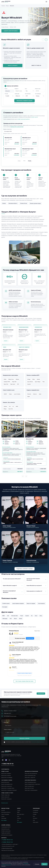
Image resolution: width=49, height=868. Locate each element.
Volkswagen (4, 618)
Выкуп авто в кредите (6, 773)
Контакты (35, 818)
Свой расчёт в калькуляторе (16, 126)
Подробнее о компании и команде (24, 568)
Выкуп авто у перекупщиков (31, 790)
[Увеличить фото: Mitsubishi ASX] (36, 429)
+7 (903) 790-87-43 (7, 763)
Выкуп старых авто (5, 795)
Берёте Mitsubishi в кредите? (10, 585)
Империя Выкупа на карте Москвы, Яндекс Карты (25, 675)
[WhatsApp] (9, 760)
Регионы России (23, 203)
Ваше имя (6, 722)
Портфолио (35, 812)
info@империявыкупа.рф (6, 848)
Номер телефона (7, 729)
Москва (4, 203)
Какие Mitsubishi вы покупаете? (34, 585)
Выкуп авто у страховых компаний (8, 790)
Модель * (17, 88)
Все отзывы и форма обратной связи (24, 681)
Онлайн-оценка (6, 603)
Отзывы (34, 814)
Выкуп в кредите (12, 65)
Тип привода (38, 93)
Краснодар (3, 818)
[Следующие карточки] (46, 39)
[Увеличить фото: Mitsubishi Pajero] (12, 429)
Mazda (20, 618)
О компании (35, 810)
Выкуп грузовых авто (29, 786)
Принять (44, 864)
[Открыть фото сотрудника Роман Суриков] (12, 545)
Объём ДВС (17, 93)
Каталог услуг (4, 802)
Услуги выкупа (41, 603)
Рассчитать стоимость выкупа (24, 100)
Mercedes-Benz (14, 615)
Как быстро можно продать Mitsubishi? (33, 579)
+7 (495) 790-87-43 (7, 839)
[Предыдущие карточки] (23, 476)
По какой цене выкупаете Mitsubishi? (12, 578)
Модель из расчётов (7, 129)
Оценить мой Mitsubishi (11, 30)
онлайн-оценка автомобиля (23, 119)
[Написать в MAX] (6, 760)
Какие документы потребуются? (34, 591)
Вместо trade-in (36, 65)
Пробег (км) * (38, 88)
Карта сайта (35, 822)
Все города (4, 820)
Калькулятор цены (5, 829)
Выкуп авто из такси (29, 788)
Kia (31, 615)
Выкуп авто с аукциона (6, 799)
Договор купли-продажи (6, 835)
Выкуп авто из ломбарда (6, 777)
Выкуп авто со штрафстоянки (7, 788)
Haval (36, 615)
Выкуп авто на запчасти (6, 786)
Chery (41, 615)
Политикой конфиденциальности (38, 741)
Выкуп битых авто (5, 782)
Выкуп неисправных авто (6, 784)
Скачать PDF (41, 693)
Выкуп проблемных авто (30, 775)
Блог (34, 816)
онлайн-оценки (34, 117)
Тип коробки (27, 93)
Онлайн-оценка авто (6, 831)
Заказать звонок (24, 738)
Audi (8, 615)
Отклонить (37, 864)
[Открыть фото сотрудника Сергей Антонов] (36, 545)
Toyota (21, 615)
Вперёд (29, 160)
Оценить (6, 340)
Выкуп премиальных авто (30, 782)
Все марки (4, 606)
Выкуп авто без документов (31, 773)
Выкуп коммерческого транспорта (32, 784)
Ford (11, 618)
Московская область (13, 203)
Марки (7, 5)
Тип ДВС (6, 93)
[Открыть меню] (46, 2)
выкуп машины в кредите (18, 603)
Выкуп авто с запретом (30, 777)
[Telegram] (2, 760)
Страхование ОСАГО (6, 827)
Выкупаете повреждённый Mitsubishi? (9, 591)
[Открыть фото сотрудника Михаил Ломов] (36, 510)
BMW (3, 615)
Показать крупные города (35, 203)
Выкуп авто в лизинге (6, 775)
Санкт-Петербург (5, 814)
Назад (19, 160)
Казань (2, 816)
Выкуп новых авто (5, 797)
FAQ (34, 820)
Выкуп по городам (31, 603)
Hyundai (27, 615)
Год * (26, 88)
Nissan (15, 618)
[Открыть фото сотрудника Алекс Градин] (12, 510)
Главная (3, 5)
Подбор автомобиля (5, 833)
